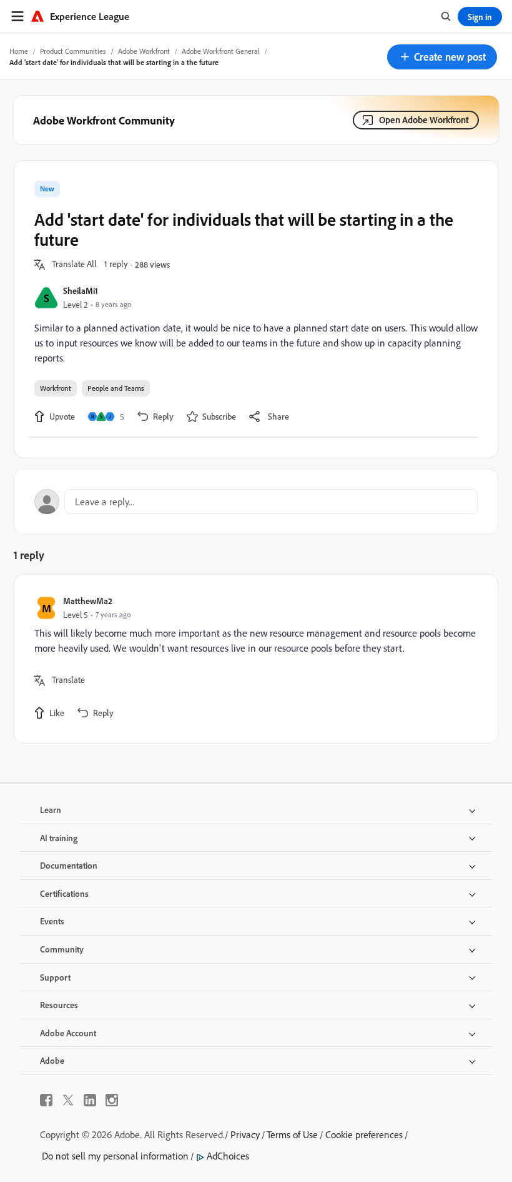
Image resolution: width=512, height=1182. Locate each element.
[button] (442, 56)
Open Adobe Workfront (424, 120)
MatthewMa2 (87, 600)
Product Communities (73, 51)
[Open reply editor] (256, 501)
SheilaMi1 (80, 290)
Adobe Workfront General (221, 51)
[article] (253, 659)
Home (18, 51)
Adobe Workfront (144, 51)
